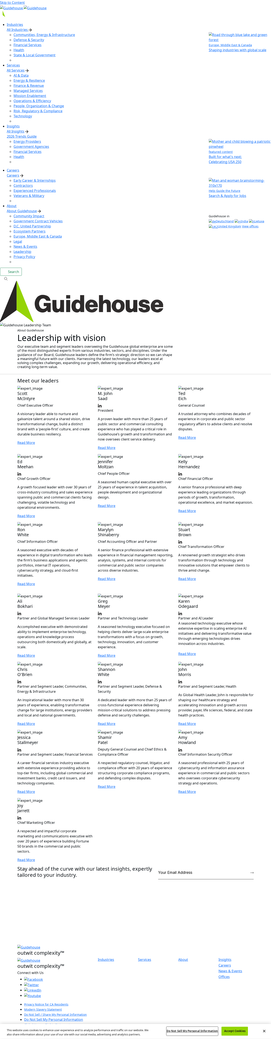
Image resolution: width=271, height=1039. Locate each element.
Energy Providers (27, 141)
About (183, 960)
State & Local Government (34, 55)
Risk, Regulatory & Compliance (38, 111)
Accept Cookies (234, 1031)
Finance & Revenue (29, 85)
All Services (16, 70)
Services (144, 960)
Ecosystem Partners (30, 231)
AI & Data (21, 75)
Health (19, 50)
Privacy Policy (24, 256)
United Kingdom (229, 226)
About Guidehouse (22, 211)
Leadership (22, 251)
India (244, 221)
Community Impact (29, 216)
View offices (250, 226)
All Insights (15, 131)
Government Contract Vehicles (38, 221)
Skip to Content (12, 2)
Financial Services (27, 45)
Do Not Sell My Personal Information (53, 1019)
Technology (23, 116)
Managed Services (28, 90)
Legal (18, 241)
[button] (135, 278)
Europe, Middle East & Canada (38, 236)
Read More (26, 442)
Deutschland (225, 221)
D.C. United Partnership (32, 226)
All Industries (18, 29)
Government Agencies (31, 146)
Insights (224, 959)
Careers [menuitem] (13, 170)
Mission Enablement (30, 95)
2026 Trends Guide (22, 136)
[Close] (264, 1031)
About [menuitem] (12, 206)
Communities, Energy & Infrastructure (44, 34)
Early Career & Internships (35, 180)
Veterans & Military (29, 195)
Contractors (23, 185)
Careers (13, 175)
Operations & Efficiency (32, 100)
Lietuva (259, 221)
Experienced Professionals (35, 190)
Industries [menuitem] (15, 24)
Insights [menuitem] (13, 126)
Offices (224, 976)
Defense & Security (29, 39)
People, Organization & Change (39, 106)
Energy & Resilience (29, 80)
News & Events (25, 246)
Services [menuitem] (13, 65)
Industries (106, 960)
